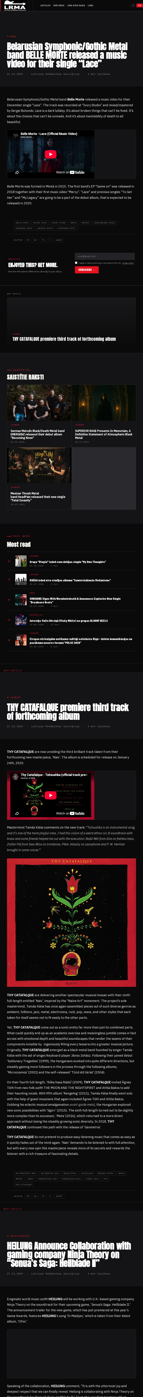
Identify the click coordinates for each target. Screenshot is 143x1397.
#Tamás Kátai (92, 1179)
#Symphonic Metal (66, 228)
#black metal (70, 1173)
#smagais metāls (45, 228)
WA (35, 240)
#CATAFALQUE (87, 1173)
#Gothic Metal (40, 223)
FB (28, 240)
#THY (106, 1179)
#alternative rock (50, 1173)
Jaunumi (15, 697)
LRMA (90, 5)
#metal (74, 223)
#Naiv (30, 1179)
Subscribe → (86, 270)
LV (133, 5)
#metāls (85, 223)
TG (43, 240)
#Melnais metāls (106, 1173)
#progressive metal (71, 1179)
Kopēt (59, 240)
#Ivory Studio (59, 223)
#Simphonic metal (24, 228)
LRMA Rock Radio (76, 5)
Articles (46, 5)
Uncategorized (20, 1236)
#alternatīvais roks (26, 1173)
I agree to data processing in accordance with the (106, 263)
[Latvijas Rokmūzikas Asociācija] (18, 5)
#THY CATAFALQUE (24, 1185)
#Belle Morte (22, 223)
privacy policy (128, 263)
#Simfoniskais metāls (104, 223)
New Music (58, 5)
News (13, 36)
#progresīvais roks (47, 1179)
